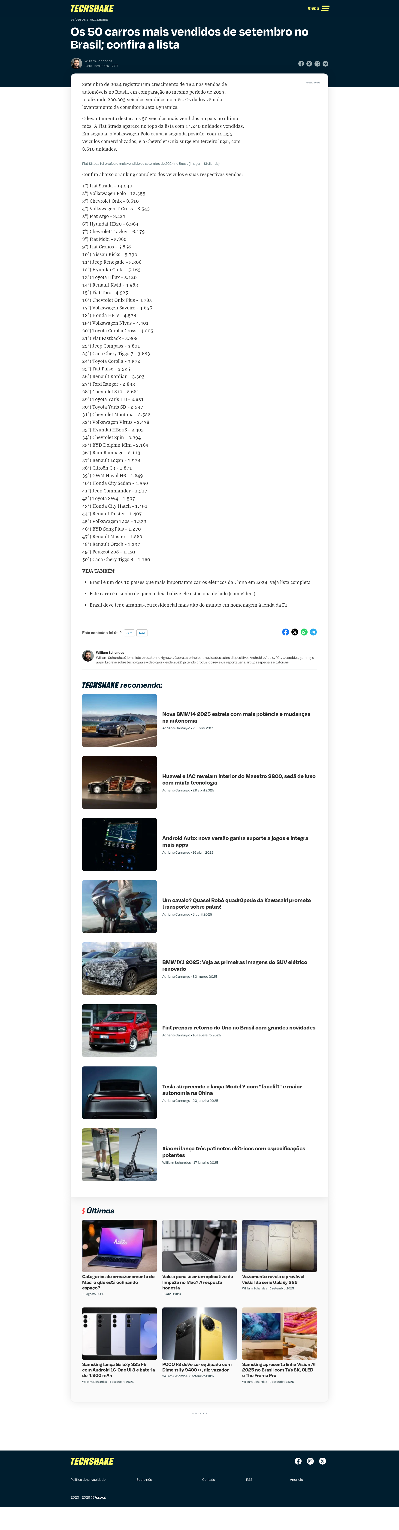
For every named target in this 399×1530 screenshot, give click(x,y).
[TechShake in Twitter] (322, 1461)
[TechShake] (92, 8)
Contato (208, 1479)
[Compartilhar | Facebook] (301, 64)
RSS (249, 1479)
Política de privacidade (88, 1479)
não (142, 633)
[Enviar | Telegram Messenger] (325, 64)
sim (129, 633)
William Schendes (110, 652)
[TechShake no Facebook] (298, 1461)
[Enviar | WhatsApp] (317, 64)
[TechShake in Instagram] (310, 1461)
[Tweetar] (309, 64)
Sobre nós (144, 1479)
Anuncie (296, 1479)
